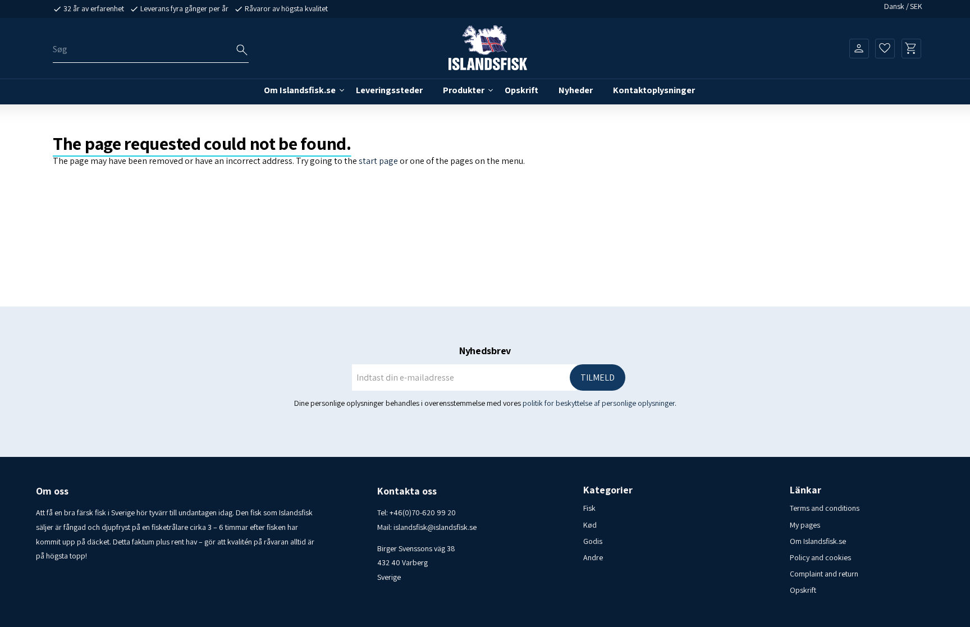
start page (378, 161)
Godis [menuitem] (592, 541)
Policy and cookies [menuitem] (820, 557)
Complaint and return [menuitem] (824, 574)
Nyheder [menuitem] (576, 90)
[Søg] (242, 50)
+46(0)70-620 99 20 (423, 512)
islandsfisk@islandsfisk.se (435, 527)
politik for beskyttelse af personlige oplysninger (599, 403)
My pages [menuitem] (805, 525)
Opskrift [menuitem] (521, 90)
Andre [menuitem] (593, 557)
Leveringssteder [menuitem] (389, 90)
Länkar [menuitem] (805, 490)
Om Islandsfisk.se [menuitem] (300, 90)
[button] (885, 48)
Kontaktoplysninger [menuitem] (654, 90)
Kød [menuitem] (590, 525)
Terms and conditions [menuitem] (824, 508)
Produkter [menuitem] (463, 90)
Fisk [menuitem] (589, 508)
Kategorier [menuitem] (608, 490)
